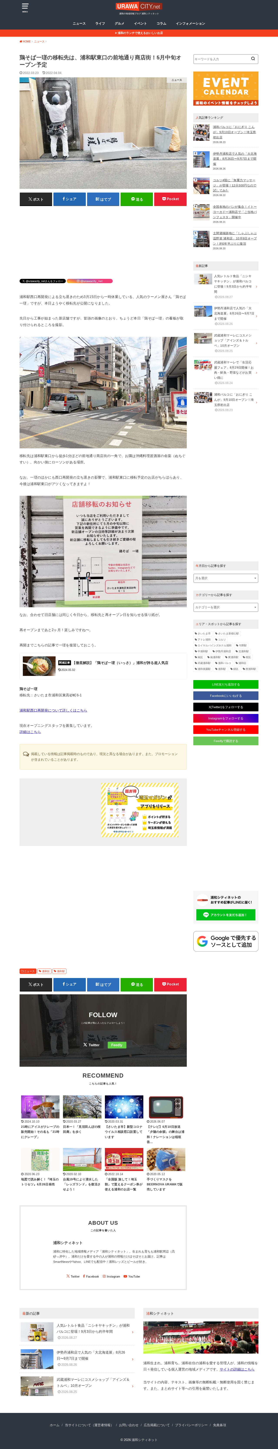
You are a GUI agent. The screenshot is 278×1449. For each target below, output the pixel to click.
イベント (140, 23)
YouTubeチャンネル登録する (226, 729)
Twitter (94, 1045)
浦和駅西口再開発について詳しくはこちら (53, 710)
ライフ (100, 23)
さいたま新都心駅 (228, 633)
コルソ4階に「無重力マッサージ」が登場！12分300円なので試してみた (234, 185)
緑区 (235, 668)
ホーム (55, 1425)
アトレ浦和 (204, 639)
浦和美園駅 (204, 668)
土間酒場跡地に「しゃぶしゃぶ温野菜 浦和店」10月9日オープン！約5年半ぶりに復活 (235, 238)
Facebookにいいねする (226, 695)
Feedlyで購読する (226, 741)
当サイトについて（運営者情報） (89, 1425)
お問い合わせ (129, 1425)
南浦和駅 (215, 657)
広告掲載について (157, 1425)
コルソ (222, 639)
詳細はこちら (30, 732)
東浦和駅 (233, 657)
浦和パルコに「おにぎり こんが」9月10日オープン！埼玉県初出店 (234, 132)
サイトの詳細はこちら (237, 1369)
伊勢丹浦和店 (223, 651)
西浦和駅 (251, 668)
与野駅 (243, 645)
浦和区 (46, 971)
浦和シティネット (145, 1440)
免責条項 (219, 1425)
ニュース (79, 23)
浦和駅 (61, 971)
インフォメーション (190, 23)
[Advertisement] (103, 239)
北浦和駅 (243, 651)
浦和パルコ (224, 663)
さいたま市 (204, 633)
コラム (161, 23)
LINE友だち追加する (226, 684)
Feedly (116, 1045)
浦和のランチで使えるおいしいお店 (140, 33)
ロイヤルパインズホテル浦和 (215, 645)
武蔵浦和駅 (204, 663)
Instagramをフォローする (225, 718)
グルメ (119, 23)
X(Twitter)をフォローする (226, 707)
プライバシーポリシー (191, 1425)
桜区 (248, 657)
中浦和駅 (203, 651)
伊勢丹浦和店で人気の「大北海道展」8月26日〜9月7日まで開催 (235, 159)
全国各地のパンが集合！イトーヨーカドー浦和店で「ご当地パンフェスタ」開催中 (235, 212)
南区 (200, 657)
